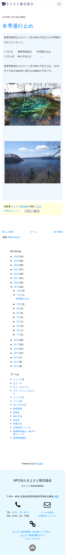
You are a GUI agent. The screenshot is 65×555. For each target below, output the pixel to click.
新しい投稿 (7, 231)
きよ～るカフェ (21, 386)
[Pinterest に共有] (38, 211)
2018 (16, 339)
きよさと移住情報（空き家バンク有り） (32, 531)
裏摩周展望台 (19, 437)
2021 (16, 277)
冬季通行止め (18, 25)
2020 (16, 282)
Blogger (39, 463)
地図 (56, 496)
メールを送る (47, 512)
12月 (19, 290)
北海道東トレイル (22, 427)
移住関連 (17, 408)
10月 (19, 304)
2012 (16, 366)
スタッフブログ (32, 538)
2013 (16, 361)
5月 (18, 321)
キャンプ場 (18, 379)
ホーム (33, 231)
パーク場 (17, 401)
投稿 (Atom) (14, 237)
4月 (18, 325)
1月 (18, 334)
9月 (18, 308)
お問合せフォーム (47, 515)
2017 (16, 344)
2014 (16, 357)
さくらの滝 (18, 397)
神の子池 (17, 416)
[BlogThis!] (29, 211)
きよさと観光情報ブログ (32, 535)
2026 (16, 256)
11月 (19, 294)
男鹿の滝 (17, 423)
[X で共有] (32, 211)
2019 (16, 286)
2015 (16, 352)
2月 (18, 330)
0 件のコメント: (12, 210)
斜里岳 (16, 412)
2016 (16, 348)
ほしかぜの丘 (19, 404)
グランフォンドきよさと (24, 392)
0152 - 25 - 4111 (20, 512)
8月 (18, 312)
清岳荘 (16, 419)
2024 (16, 264)
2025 (16, 260)
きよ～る (17, 383)
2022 (16, 273)
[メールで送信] (26, 211)
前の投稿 (58, 231)
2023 (16, 269)
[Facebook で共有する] (35, 211)
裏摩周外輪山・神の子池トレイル (24, 432)
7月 (18, 317)
